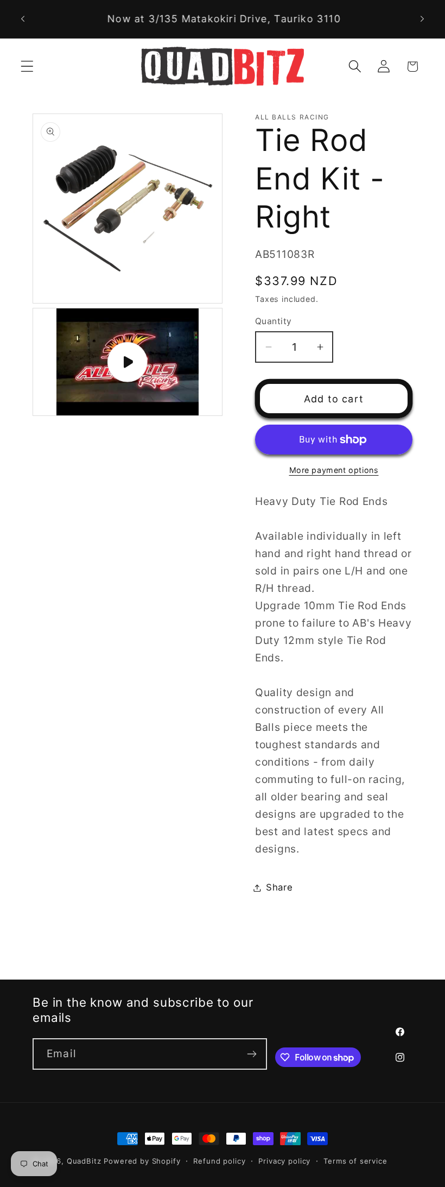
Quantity (273, 321)
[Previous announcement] (23, 19)
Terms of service (355, 1161)
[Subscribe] (251, 1054)
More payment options (334, 470)
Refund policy (219, 1161)
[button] (27, 66)
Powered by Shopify (142, 1161)
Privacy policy (284, 1161)
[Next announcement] (422, 19)
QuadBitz (84, 1161)
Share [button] (279, 887)
